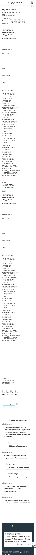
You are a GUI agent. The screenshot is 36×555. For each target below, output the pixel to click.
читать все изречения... (17, 542)
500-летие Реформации (18, 446)
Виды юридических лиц (18, 477)
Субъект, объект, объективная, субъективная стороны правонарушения (16, 488)
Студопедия (15, 2)
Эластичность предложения (18, 467)
